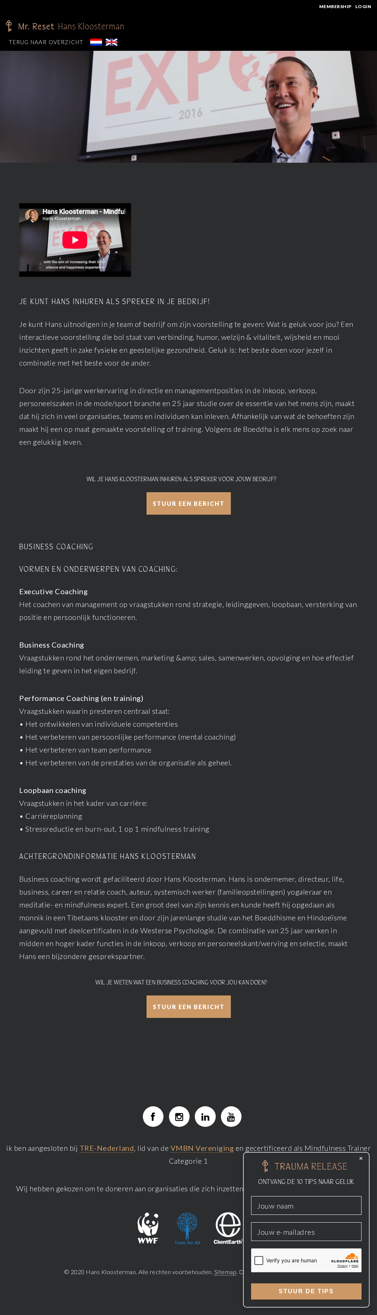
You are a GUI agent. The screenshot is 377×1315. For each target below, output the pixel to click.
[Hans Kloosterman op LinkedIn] (205, 1116)
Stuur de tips (306, 1291)
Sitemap (225, 1271)
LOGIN (363, 6)
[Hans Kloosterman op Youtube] (231, 1116)
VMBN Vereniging (202, 1147)
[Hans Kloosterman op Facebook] (153, 1116)
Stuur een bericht (189, 503)
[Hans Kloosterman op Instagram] (179, 1116)
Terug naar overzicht (46, 42)
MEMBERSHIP (335, 6)
